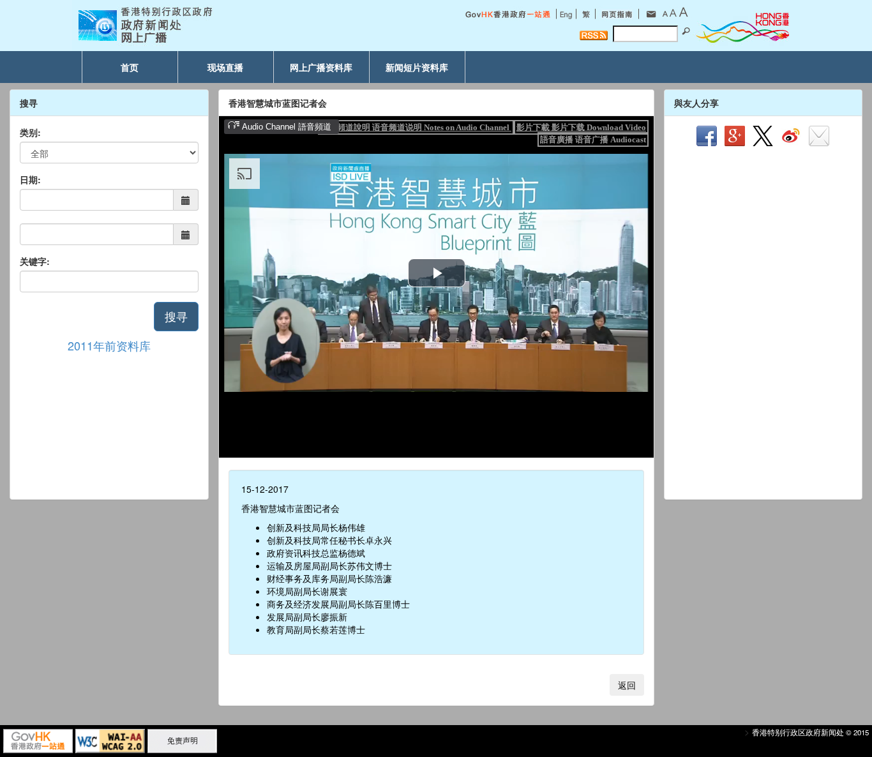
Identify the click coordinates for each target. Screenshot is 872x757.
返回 (627, 684)
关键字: (35, 261)
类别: (30, 132)
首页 (130, 67)
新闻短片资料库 (417, 67)
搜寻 (176, 316)
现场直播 (225, 67)
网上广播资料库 (321, 67)
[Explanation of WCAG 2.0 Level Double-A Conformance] (110, 739)
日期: (30, 179)
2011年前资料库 (109, 345)
